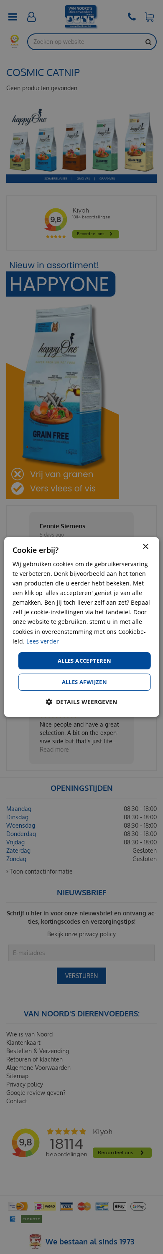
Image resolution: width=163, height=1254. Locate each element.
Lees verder (42, 641)
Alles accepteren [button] (84, 660)
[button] (81, 702)
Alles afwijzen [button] (84, 682)
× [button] (145, 547)
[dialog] (81, 627)
